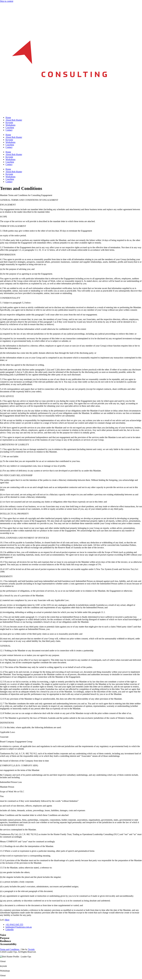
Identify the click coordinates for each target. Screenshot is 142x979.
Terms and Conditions (10, 949)
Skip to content (6, 1)
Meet (7, 920)
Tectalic (31, 949)
